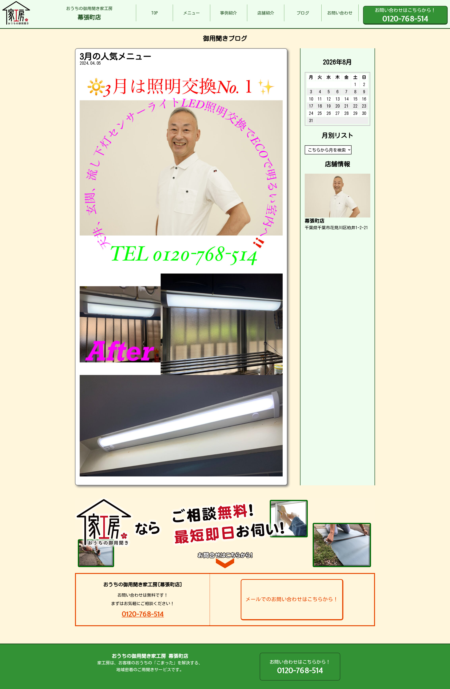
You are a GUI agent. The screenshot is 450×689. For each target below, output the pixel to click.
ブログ (302, 13)
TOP (154, 13)
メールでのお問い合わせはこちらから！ (291, 599)
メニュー (191, 13)
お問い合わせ (339, 13)
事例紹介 (228, 13)
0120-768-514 (143, 613)
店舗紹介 (265, 13)
